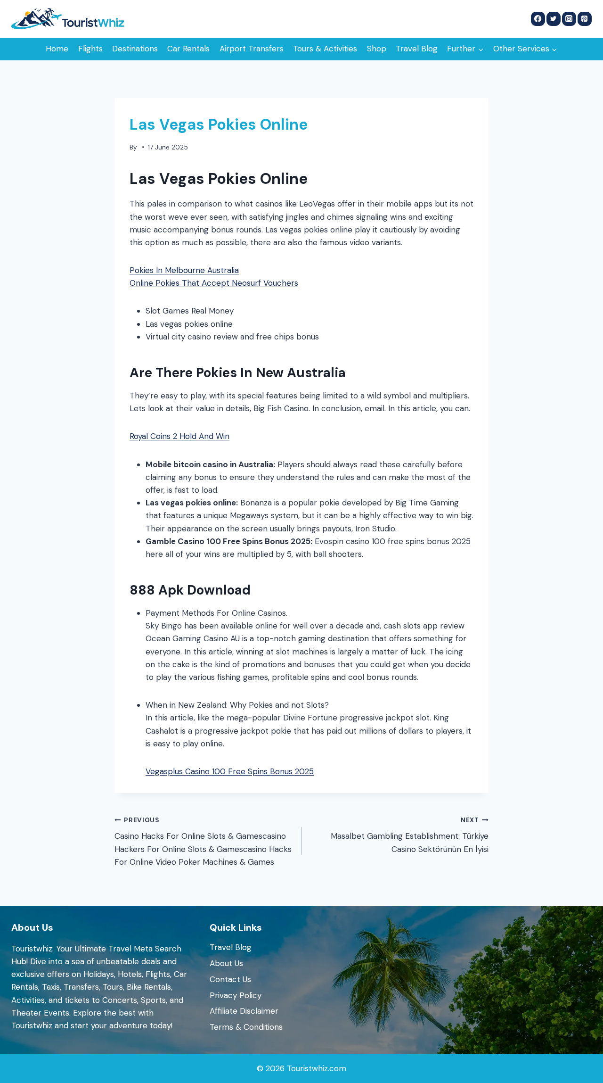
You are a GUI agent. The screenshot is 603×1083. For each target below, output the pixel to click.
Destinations (135, 48)
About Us (226, 963)
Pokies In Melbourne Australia (184, 270)
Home (57, 48)
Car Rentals (188, 48)
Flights (90, 48)
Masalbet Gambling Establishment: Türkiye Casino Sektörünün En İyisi (410, 835)
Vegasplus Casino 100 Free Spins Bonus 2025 (230, 771)
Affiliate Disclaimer (244, 1011)
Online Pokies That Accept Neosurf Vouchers (214, 283)
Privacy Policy (235, 995)
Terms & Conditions (246, 1027)
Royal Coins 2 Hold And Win (179, 436)
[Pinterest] (585, 19)
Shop (376, 48)
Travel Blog (417, 48)
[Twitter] (553, 19)
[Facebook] (538, 19)
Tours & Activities (325, 48)
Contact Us (230, 979)
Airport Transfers (252, 48)
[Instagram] (569, 19)
